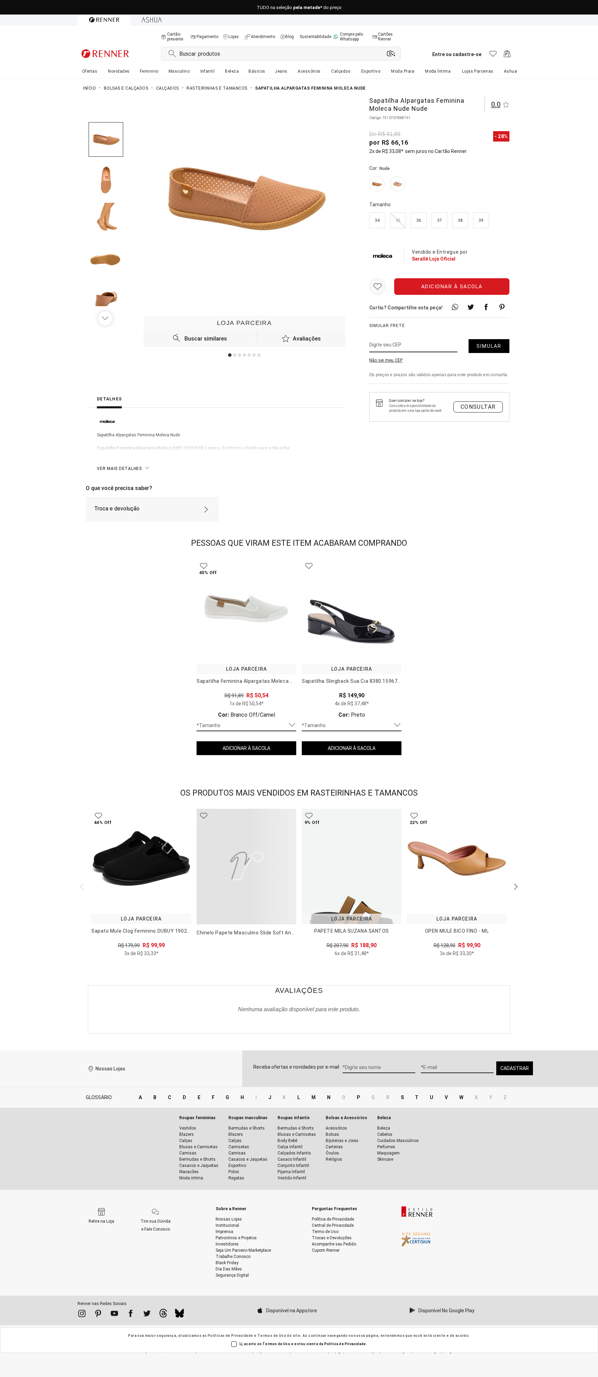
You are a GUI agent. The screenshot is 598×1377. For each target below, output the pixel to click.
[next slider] (81, 885)
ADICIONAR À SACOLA (246, 748)
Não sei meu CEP (386, 360)
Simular (489, 346)
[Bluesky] (179, 1315)
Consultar (478, 407)
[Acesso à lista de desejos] (493, 55)
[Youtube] (114, 1315)
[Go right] (106, 318)
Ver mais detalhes (119, 468)
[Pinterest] (98, 1315)
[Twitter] (147, 1315)
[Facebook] (130, 1315)
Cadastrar (514, 1068)
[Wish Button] (377, 287)
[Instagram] (82, 1315)
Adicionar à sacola (452, 287)
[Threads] (163, 1315)
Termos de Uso (271, 1336)
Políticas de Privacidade (230, 1336)
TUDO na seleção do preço (299, 7)
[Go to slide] (230, 355)
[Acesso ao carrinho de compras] (507, 55)
